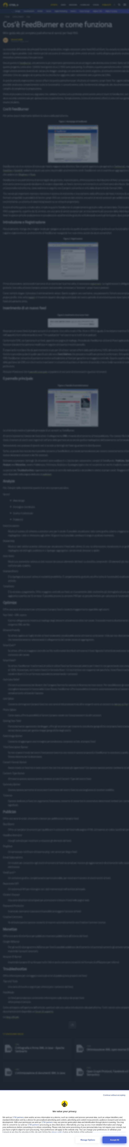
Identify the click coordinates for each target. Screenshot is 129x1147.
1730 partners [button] (18, 1117)
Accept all (114, 1140)
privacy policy (57, 1132)
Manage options (87, 1140)
